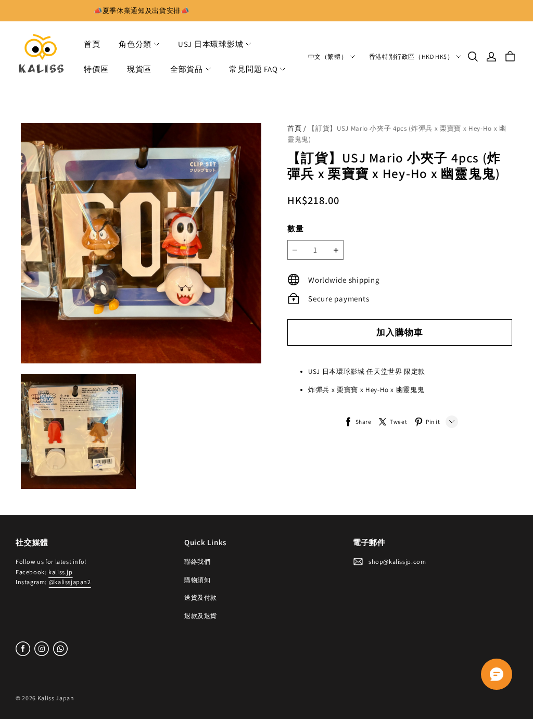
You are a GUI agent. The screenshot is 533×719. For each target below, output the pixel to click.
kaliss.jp (60, 572)
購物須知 (197, 580)
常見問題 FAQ (253, 69)
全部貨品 (186, 69)
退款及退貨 (200, 616)
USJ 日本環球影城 (211, 44)
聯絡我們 (197, 561)
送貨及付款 (200, 597)
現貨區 (139, 69)
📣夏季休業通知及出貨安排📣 (141, 10)
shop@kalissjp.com (397, 561)
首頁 (92, 44)
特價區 (96, 69)
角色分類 (135, 44)
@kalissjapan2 (70, 582)
